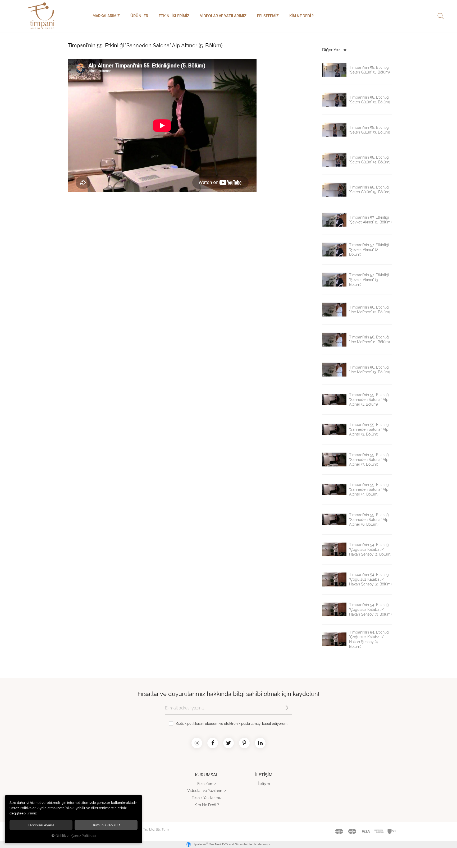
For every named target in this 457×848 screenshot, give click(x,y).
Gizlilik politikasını (190, 723)
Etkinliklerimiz (174, 16)
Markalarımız (106, 16)
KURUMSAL (206, 774)
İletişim (264, 784)
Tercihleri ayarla (41, 825)
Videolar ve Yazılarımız (223, 16)
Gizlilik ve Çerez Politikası (76, 836)
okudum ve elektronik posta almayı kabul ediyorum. (232, 723)
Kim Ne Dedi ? (301, 16)
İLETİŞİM (263, 774)
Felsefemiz (268, 16)
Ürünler (139, 16)
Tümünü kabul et (106, 825)
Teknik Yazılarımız (207, 798)
